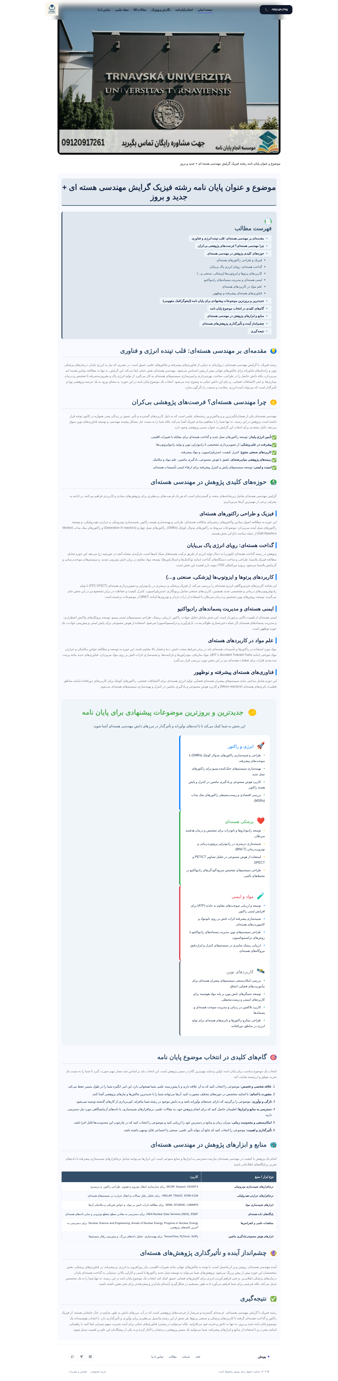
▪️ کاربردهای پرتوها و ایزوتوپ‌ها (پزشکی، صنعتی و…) (232, 273)
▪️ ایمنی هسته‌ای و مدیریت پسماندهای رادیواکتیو (235, 280)
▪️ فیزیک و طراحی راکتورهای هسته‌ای (242, 260)
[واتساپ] (72, 1356)
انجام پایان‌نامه (184, 10)
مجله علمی (122, 10)
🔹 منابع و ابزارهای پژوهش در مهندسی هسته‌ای (238, 316)
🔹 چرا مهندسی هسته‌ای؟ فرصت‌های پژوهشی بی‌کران (233, 245)
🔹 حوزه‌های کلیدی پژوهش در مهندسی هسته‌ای (238, 253)
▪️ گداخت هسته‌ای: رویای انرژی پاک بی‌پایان (238, 266)
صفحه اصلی (205, 10)
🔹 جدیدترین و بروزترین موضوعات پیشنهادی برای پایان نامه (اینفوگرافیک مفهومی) (216, 300)
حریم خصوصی (98, 1371)
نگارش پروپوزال (160, 10)
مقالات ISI (140, 10)
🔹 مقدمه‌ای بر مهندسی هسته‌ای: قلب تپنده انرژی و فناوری (230, 238)
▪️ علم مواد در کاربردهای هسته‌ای (244, 286)
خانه (198, 1356)
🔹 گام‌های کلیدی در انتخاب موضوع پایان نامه (239, 308)
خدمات (186, 1356)
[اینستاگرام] (90, 1356)
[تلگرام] (81, 1356)
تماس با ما (104, 10)
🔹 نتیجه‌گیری (260, 331)
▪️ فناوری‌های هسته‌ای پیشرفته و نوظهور (240, 293)
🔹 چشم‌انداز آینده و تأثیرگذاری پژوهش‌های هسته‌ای (235, 323)
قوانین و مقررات (78, 1371)
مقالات (173, 1356)
